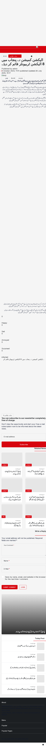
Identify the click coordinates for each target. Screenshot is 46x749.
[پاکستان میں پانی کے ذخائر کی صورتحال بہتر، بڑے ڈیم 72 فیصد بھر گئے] (24, 668)
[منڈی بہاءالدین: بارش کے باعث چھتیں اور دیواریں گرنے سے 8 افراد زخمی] (24, 689)
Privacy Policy (14, 741)
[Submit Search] (42, 56)
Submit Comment (9, 587)
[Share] (6, 361)
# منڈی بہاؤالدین (7, 415)
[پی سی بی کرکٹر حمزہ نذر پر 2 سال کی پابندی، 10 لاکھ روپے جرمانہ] (12, 465)
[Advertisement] (23, 23)
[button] (38, 56)
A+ (12, 78)
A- (14, 78)
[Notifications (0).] (38, 746)
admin (15, 69)
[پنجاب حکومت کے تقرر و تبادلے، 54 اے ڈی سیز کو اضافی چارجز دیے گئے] (12, 490)
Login (23, 587)
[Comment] (10, 78)
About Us (5, 741)
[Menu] (42, 50)
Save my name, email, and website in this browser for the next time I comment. (25, 578)
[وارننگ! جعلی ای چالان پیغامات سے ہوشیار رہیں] (24, 657)
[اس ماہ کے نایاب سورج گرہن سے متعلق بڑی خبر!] (24, 646)
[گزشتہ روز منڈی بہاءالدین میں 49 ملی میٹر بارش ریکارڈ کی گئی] (12, 516)
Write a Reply (40, 531)
